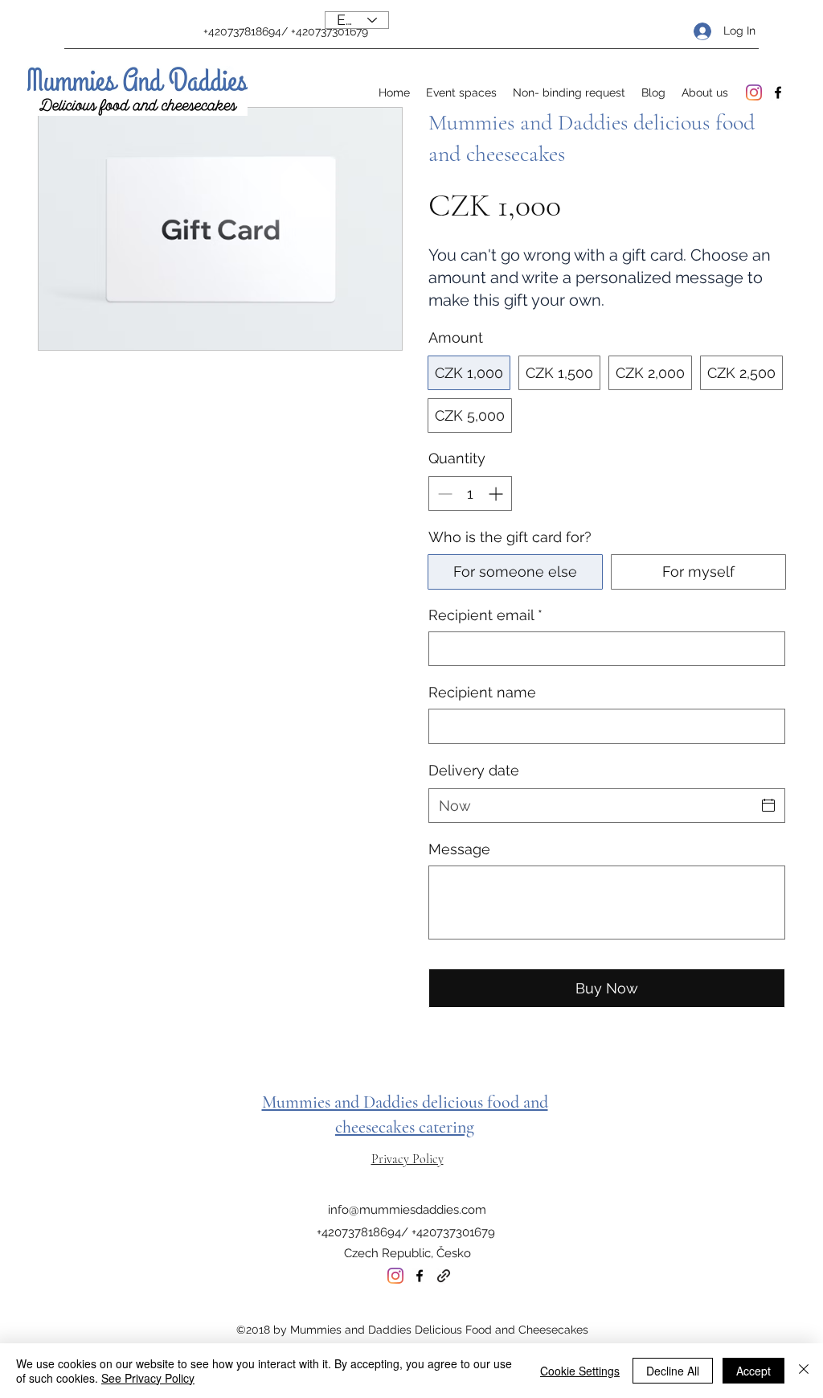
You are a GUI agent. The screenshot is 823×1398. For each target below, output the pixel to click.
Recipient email (485, 614)
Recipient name (482, 692)
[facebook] (778, 92)
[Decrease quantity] (443, 493)
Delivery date (473, 770)
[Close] (803, 1370)
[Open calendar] (768, 805)
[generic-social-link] (444, 1276)
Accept (753, 1371)
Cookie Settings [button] (580, 1371)
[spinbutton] (470, 493)
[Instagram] (754, 92)
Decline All (672, 1371)
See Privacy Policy (147, 1378)
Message (459, 849)
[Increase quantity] (497, 493)
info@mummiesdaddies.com (407, 1210)
